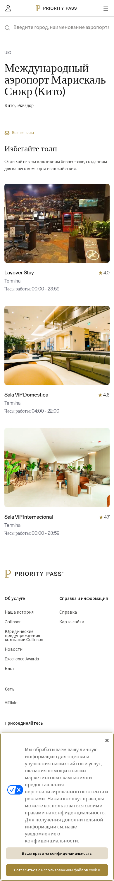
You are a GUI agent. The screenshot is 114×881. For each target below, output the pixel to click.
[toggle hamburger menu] (105, 8)
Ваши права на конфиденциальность (57, 853)
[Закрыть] (107, 740)
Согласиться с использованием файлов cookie (57, 870)
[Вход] (8, 8)
